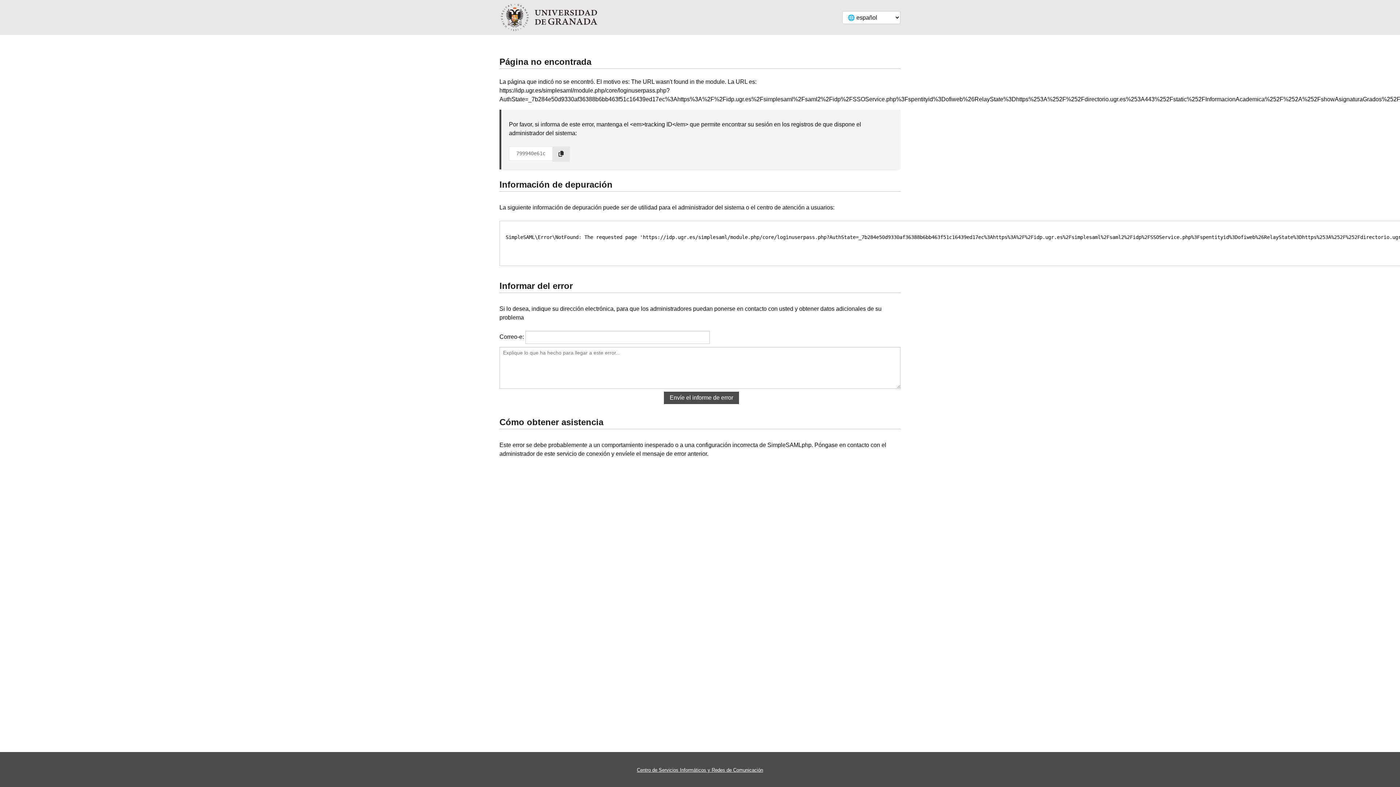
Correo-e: (511, 337)
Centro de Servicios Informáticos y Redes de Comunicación (700, 770)
